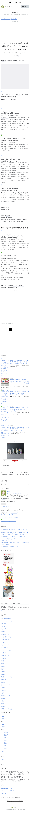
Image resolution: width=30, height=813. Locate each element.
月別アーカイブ (5, 713)
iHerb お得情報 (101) (6, 618)
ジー (13, 121)
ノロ (11, 121)
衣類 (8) (3, 701)
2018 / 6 (5, 740)
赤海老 (8, 215)
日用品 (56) (3, 679)
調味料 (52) (3, 703)
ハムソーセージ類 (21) (6, 650)
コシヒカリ (16, 286)
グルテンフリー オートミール (8, 521)
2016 (3, 754)
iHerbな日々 (8, 7)
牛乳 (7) (3, 687)
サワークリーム (7, 266)
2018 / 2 (5, 747)
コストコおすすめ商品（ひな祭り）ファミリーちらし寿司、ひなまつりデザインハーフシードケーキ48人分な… (19, 382)
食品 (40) (3, 706)
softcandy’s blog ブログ (7, 788)
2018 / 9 (5, 736)
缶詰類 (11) (3, 690)
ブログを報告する (21, 809)
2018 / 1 (5, 748)
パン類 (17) (3, 653)
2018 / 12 (6, 731)
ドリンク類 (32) (4, 647)
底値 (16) (3, 674)
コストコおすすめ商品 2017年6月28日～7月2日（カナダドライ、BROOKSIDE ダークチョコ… (19, 428)
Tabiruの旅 (3, 793)
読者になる (24, 6)
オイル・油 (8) (4, 629)
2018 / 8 (5, 737)
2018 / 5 (5, 742)
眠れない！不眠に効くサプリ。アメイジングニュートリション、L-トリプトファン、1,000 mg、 (14, 533)
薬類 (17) (3, 698)
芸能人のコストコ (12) (6, 695)
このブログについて (6, 506)
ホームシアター (5, 117)
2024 (3, 716)
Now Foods (14, 513)
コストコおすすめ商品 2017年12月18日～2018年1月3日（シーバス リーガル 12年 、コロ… (19, 409)
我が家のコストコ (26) (6, 677)
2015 (3, 756)
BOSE (2, 112)
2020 (3, 724)
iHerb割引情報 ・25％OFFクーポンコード (12, 547)
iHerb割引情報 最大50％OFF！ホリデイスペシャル (14, 530)
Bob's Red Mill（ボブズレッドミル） (9, 517)
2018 (3, 729)
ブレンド (21, 286)
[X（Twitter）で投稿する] (10, 329)
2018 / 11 (6, 732)
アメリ (12, 268)
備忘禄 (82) (3, 663)
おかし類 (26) (4, 626)
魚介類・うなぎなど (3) (6, 709)
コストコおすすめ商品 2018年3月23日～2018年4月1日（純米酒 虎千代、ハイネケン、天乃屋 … (19, 393)
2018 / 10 (6, 734)
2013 (3, 762)
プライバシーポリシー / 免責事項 (15, 801)
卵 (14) (2, 669)
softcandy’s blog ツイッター (8, 791)
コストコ (4, 60)
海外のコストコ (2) (5, 685)
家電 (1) (3, 671)
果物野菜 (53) (4, 682)
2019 (3, 727)
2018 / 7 (5, 739)
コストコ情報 (15, 55)
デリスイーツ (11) (5, 645)
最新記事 (3, 526)
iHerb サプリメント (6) (6, 621)
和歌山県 (11, 163)
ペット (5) (3, 658)
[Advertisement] (15, 32)
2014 (3, 759)
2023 (3, 719)
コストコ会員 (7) (5, 634)
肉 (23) (2, 693)
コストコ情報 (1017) (6, 637)
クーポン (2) (4, 631)
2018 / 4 (5, 744)
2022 (3, 721)
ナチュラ (18, 95)
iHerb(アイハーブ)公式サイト (9, 19)
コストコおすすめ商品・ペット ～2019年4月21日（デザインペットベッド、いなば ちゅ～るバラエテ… (19, 362)
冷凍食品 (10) (4, 666)
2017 (3, 751)
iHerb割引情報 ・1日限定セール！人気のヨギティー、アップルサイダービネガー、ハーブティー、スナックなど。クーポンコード (14, 538)
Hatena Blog (13, 809)
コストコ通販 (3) (5, 639)
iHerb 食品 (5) (4, 623)
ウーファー (16, 112)
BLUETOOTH (13, 116)
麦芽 (19, 192)
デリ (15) (3, 642)
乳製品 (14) (3, 661)
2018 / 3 (5, 745)
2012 (3, 764)
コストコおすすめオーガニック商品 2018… (7, 473)
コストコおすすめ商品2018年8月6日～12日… (23, 473)
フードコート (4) (5, 655)
